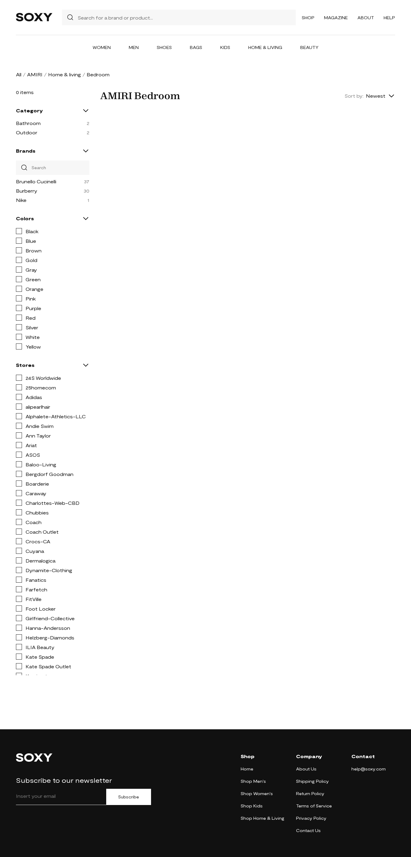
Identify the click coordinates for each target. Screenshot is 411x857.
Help (389, 17)
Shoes (164, 47)
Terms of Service (314, 805)
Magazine (336, 17)
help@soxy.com (368, 768)
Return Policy (310, 793)
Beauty (309, 47)
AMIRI (34, 74)
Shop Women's (257, 793)
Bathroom (28, 123)
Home (247, 768)
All (18, 74)
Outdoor (26, 132)
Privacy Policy (311, 818)
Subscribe (128, 796)
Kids (225, 47)
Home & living (64, 74)
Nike (21, 200)
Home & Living (265, 47)
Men (134, 47)
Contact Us (308, 830)
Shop (308, 17)
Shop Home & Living (262, 818)
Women (102, 47)
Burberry (26, 191)
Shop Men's (253, 781)
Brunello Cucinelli (36, 181)
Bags (196, 47)
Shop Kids (252, 805)
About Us (306, 768)
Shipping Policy (312, 781)
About (365, 17)
